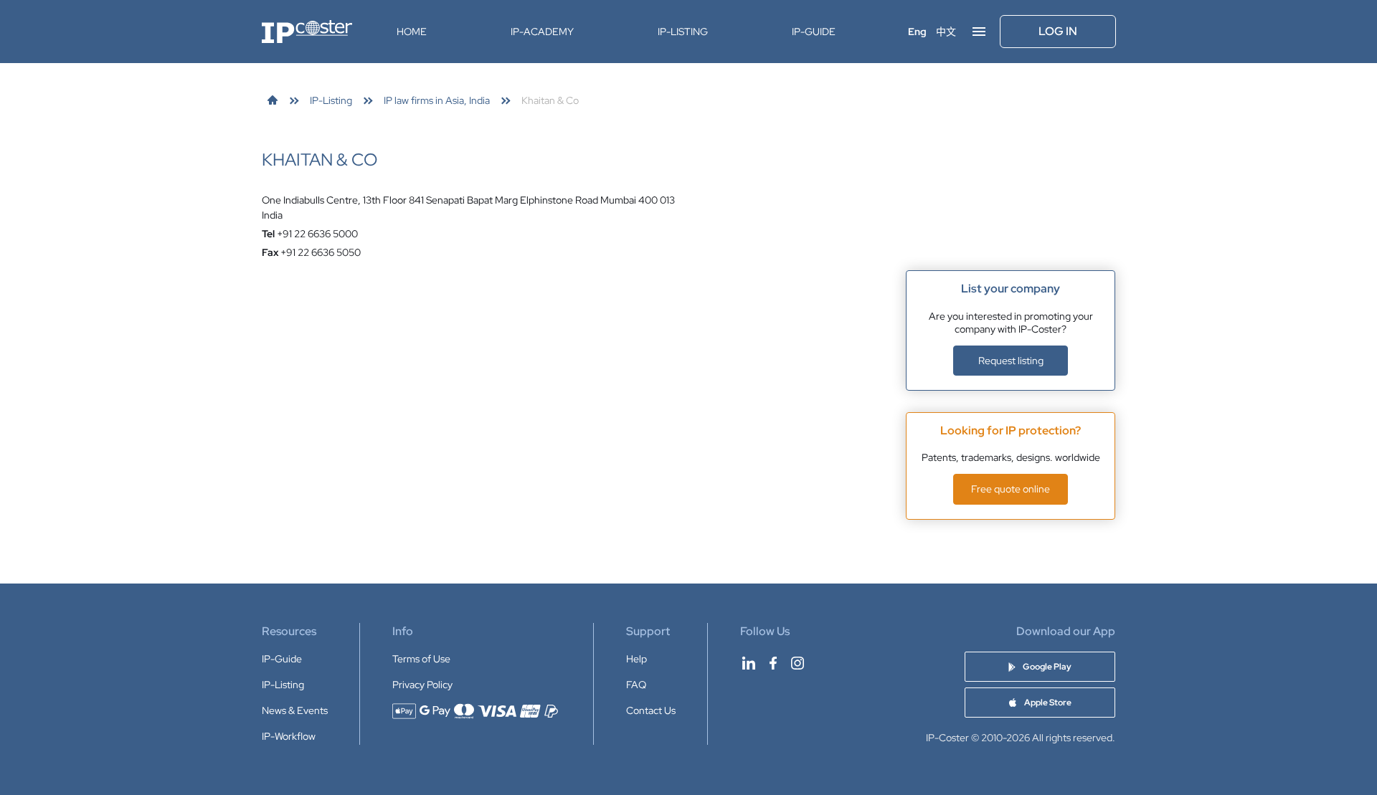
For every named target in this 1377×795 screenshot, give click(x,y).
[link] (272, 100)
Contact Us (651, 710)
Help (636, 658)
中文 (946, 31)
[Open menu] (979, 31)
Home (412, 31)
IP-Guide (814, 31)
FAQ (636, 684)
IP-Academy (542, 31)
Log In (1057, 31)
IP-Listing (683, 31)
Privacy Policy (422, 684)
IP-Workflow (289, 736)
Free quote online (1010, 488)
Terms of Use (421, 658)
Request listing (1011, 360)
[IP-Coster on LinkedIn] (748, 663)
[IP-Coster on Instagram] (797, 663)
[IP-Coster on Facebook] (773, 663)
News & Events (295, 710)
